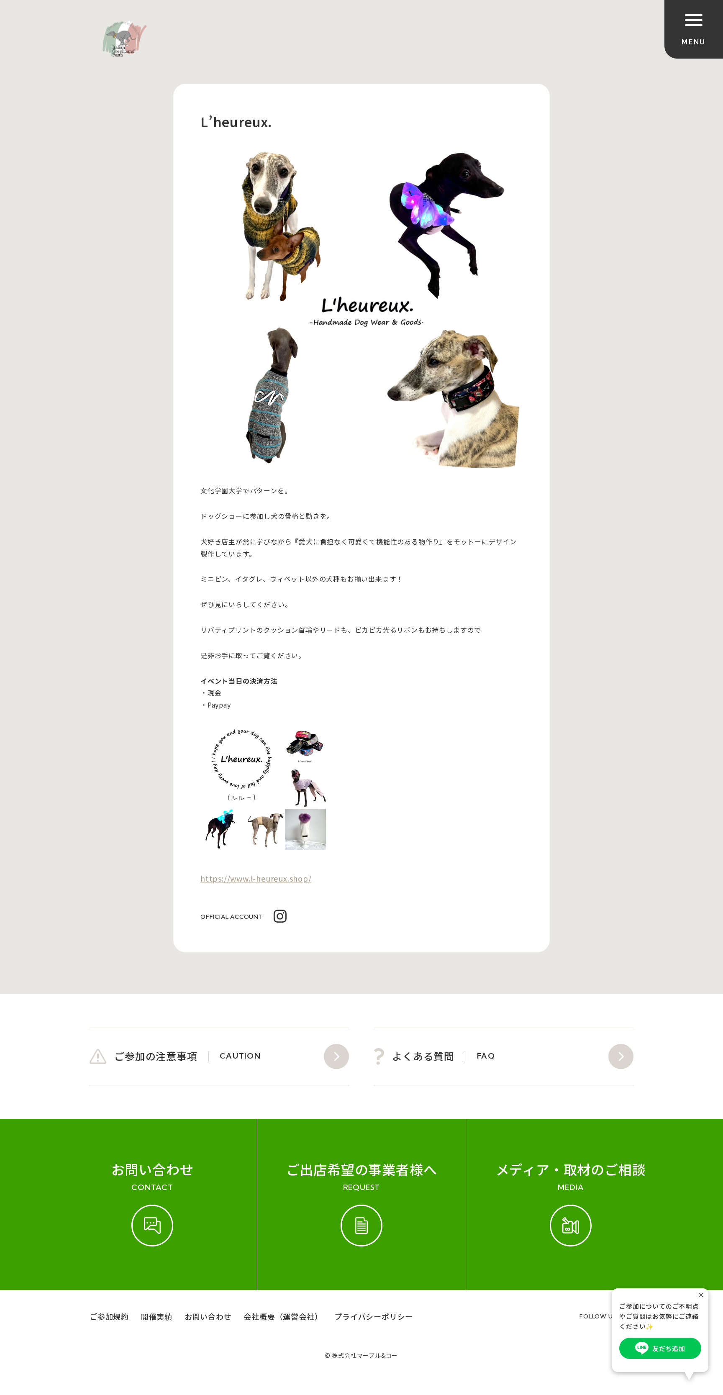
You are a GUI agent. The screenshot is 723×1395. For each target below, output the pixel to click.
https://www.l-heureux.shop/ (256, 878)
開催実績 (156, 1316)
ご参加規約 (109, 1316)
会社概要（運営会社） (283, 1316)
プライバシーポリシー (373, 1316)
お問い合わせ (208, 1316)
